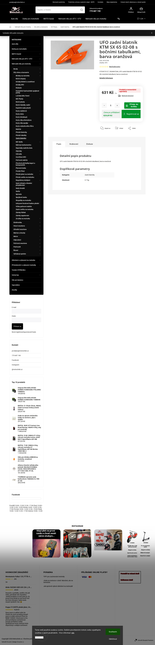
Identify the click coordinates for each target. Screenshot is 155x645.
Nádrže (18, 129)
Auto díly (15, 44)
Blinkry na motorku (23, 76)
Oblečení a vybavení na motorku (23, 260)
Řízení (16, 250)
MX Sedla (19, 142)
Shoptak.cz (20, 642)
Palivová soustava (20, 243)
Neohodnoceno (114, 66)
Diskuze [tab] (89, 144)
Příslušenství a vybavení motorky (24, 265)
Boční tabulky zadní (23, 105)
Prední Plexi (20, 171)
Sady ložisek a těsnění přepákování (24, 184)
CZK (141, 19)
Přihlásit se (17, 326)
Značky (14, 290)
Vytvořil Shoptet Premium (145, 640)
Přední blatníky (21, 132)
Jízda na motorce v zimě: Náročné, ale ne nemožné (58, 581)
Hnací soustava (19, 226)
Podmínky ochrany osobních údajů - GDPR (81, 2)
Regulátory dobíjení (23, 180)
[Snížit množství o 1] (104, 105)
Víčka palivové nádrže (24, 206)
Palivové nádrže (22, 160)
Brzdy (16, 69)
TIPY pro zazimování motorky (54, 576)
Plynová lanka (21, 168)
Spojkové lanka (21, 197)
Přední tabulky (21, 135)
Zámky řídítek (21, 212)
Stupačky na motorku (23, 200)
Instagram (15, 365)
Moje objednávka (112, 2)
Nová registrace (17, 332)
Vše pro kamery (17, 280)
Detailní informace (106, 78)
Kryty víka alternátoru (24, 120)
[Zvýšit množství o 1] (117, 105)
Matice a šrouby (19, 233)
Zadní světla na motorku (24, 209)
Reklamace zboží (127, 580)
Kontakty (100, 2)
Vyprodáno (16, 285)
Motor (16, 236)
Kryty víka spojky (22, 123)
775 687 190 (16, 355)
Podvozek (17, 247)
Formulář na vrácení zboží (130, 574)
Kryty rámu (20, 114)
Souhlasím (113, 632)
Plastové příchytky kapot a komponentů (25, 164)
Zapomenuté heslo (29, 332)
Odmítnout (113, 639)
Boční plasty (20, 102)
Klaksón (19, 88)
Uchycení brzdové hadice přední (27, 203)
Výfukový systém (20, 254)
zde (72, 633)
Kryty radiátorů (21, 111)
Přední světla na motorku (25, 177)
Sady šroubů (20, 188)
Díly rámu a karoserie (21, 72)
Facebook (15, 360)
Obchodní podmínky (59, 2)
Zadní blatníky (21, 138)
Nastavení (39, 637)
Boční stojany (21, 79)
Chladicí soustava (20, 229)
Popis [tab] (59, 144)
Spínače (19, 194)
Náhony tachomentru (23, 145)
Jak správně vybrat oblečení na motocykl (58, 586)
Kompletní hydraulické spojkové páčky (27, 92)
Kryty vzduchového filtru (24, 126)
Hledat (81, 10)
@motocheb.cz (17, 369)
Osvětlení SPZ (21, 157)
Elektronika (18, 222)
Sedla (18, 191)
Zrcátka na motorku (23, 218)
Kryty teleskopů (21, 117)
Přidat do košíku (134, 105)
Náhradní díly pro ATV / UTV (22, 59)
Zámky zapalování (22, 215)
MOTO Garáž (16, 54)
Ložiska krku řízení (22, 96)
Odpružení (17, 240)
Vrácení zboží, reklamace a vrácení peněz (133, 2)
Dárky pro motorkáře (19, 49)
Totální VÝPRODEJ (19, 270)
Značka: (103, 63)
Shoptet (9, 642)
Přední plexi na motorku (24, 174)
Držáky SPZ (20, 85)
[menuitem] (14, 18)
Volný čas (15, 275)
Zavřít (136, 135)
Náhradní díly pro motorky (21, 64)
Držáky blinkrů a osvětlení (25, 82)
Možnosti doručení (127, 96)
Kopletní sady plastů (23, 108)
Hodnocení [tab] (73, 144)
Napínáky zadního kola (24, 148)
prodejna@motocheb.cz (20, 351)
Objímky (19, 151)
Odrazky (19, 154)
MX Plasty (19, 99)
